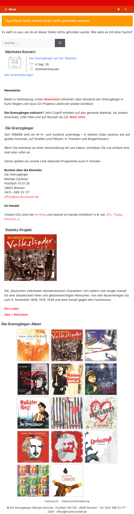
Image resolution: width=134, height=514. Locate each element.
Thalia (117, 214)
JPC (108, 214)
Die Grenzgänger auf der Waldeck (52, 58)
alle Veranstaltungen (18, 75)
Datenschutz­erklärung (75, 501)
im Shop (40, 214)
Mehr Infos (77, 117)
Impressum (51, 501)
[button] (125, 9)
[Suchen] (60, 43)
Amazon (10, 219)
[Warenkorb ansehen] (118, 9)
